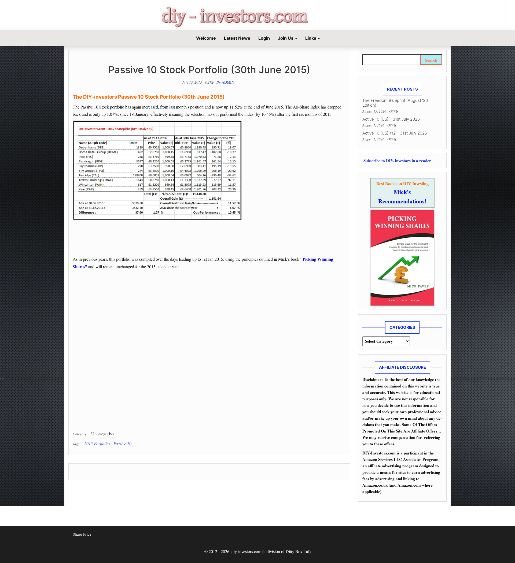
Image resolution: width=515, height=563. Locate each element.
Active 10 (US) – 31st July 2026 (391, 119)
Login (264, 38)
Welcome (205, 38)
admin (228, 82)
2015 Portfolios (97, 443)
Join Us (286, 38)
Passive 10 (122, 443)
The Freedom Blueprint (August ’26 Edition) (395, 103)
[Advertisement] (209, 231)
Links (311, 38)
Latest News (237, 38)
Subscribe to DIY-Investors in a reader (396, 160)
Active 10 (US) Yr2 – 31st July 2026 (394, 133)
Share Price (82, 534)
